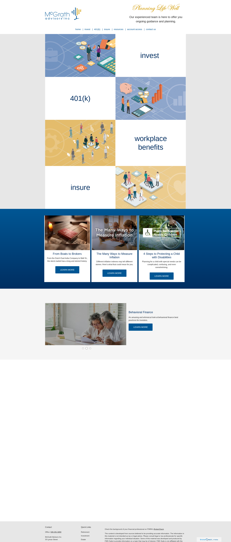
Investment (85, 536)
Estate (83, 539)
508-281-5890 (56, 532)
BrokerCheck (159, 529)
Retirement (85, 532)
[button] (78, 29)
